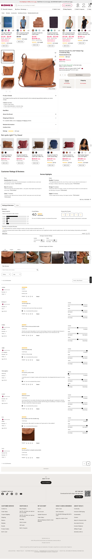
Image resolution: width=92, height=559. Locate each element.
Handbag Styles (6, 127)
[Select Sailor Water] (70, 30)
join (64, 66)
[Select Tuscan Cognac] (51, 152)
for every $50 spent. (61, 1)
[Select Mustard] (24, 30)
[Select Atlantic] (48, 152)
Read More (5, 110)
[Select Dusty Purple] (48, 30)
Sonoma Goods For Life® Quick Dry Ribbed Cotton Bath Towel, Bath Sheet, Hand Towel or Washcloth (53, 33)
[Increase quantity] (65, 75)
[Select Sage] (5, 30)
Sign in (60, 66)
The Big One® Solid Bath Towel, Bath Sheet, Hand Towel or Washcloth (7, 33)
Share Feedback (46, 482)
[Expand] (55, 60)
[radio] (67, 83)
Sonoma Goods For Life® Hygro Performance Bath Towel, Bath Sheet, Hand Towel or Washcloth (37, 33)
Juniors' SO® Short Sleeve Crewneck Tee (84, 33)
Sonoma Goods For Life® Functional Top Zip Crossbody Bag (68, 155)
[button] (64, 56)
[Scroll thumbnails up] (6, 91)
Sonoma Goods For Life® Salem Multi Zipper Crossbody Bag (7, 155)
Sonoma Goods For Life (33, 12)
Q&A (17, 205)
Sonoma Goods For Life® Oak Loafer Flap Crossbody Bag (38, 155)
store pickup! (43, 1)
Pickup (67, 80)
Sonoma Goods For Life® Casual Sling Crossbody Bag (52, 155)
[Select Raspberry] (9, 30)
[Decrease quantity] (60, 75)
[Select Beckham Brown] (33, 152)
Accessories (14, 12)
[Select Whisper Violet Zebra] (82, 152)
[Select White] (85, 152)
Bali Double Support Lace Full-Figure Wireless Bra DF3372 (83, 155)
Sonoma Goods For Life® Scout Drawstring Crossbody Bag (23, 155)
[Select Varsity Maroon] (85, 30)
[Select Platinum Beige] (82, 30)
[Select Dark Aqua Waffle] (36, 30)
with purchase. (28, 1)
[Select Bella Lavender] (70, 152)
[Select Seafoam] (51, 30)
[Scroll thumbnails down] (10, 91)
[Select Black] (5, 152)
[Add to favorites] (55, 52)
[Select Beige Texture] (64, 30)
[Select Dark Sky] (18, 30)
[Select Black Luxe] (79, 30)
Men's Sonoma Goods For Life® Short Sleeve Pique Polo (69, 33)
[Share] (55, 56)
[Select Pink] (21, 30)
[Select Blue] (2, 30)
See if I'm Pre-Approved (64, 69)
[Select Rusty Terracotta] (18, 152)
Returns (25, 120)
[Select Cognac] (2, 152)
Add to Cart (5, 45)
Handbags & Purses (22, 12)
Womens (8, 12)
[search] (16, 5)
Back (3, 12)
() (10, 43)
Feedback (90, 280)
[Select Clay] (33, 30)
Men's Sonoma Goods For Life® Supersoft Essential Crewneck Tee (23, 33)
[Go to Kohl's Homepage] (7, 5)
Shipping (83, 80)
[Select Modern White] (67, 30)
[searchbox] (37, 5)
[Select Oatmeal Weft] (55, 30)
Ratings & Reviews (8, 205)
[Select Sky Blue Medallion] (39, 30)
